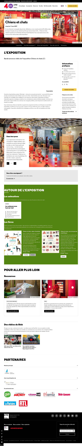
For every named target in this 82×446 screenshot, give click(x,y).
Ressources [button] (35, 6)
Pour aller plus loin (54, 45)
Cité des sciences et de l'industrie (12, 1)
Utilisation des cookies (45, 440)
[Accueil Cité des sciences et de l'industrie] (6, 416)
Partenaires (64, 45)
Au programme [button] (29, 6)
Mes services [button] (55, 6)
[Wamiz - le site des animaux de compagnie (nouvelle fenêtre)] (49, 394)
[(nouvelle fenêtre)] (9, 371)
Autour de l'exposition (42, 45)
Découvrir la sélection (13, 311)
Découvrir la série (49, 311)
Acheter (33, 254)
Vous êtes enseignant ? (29, 45)
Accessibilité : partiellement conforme (26, 440)
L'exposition (19, 45)
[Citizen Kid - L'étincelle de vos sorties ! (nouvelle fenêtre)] (34, 394)
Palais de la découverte (26, 1)
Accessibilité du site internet (14, 440)
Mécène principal (8, 365)
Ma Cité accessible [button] (47, 6)
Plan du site (6, 440)
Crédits (74, 440)
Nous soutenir (17, 424)
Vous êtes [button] (41, 6)
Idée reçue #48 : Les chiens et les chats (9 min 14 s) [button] (12, 346)
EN (63, 5)
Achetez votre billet (69, 89)
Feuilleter (26, 254)
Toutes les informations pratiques (68, 112)
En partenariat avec (9, 388)
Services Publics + (69, 440)
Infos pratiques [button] (22, 6)
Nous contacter (8, 424)
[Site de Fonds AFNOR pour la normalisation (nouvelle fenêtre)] (10, 383)
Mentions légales (37, 440)
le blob (35, 1)
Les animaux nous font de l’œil (11, 207)
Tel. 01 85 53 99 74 (13, 417)
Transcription (49, 91)
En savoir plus (9, 178)
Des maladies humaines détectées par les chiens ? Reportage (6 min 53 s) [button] (29, 347)
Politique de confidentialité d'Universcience (57, 440)
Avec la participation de (10, 378)
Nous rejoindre (25, 424)
